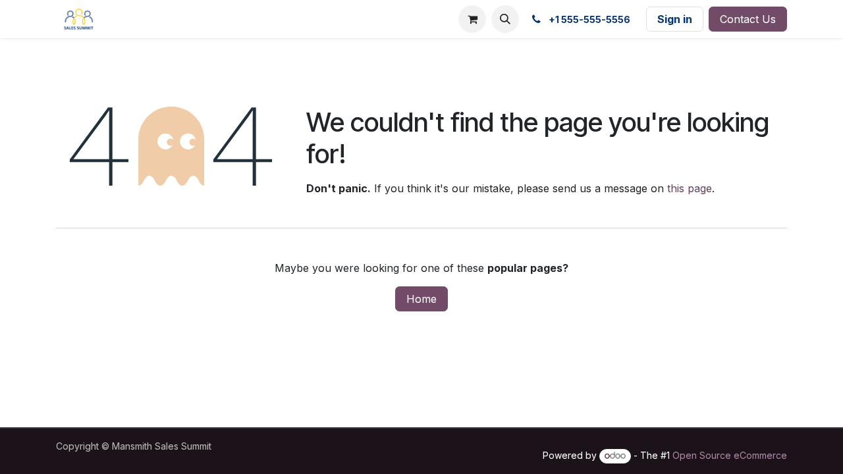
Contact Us (748, 19)
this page (689, 188)
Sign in (674, 19)
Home (421, 298)
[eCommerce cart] (472, 19)
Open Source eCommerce (729, 455)
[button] (505, 19)
